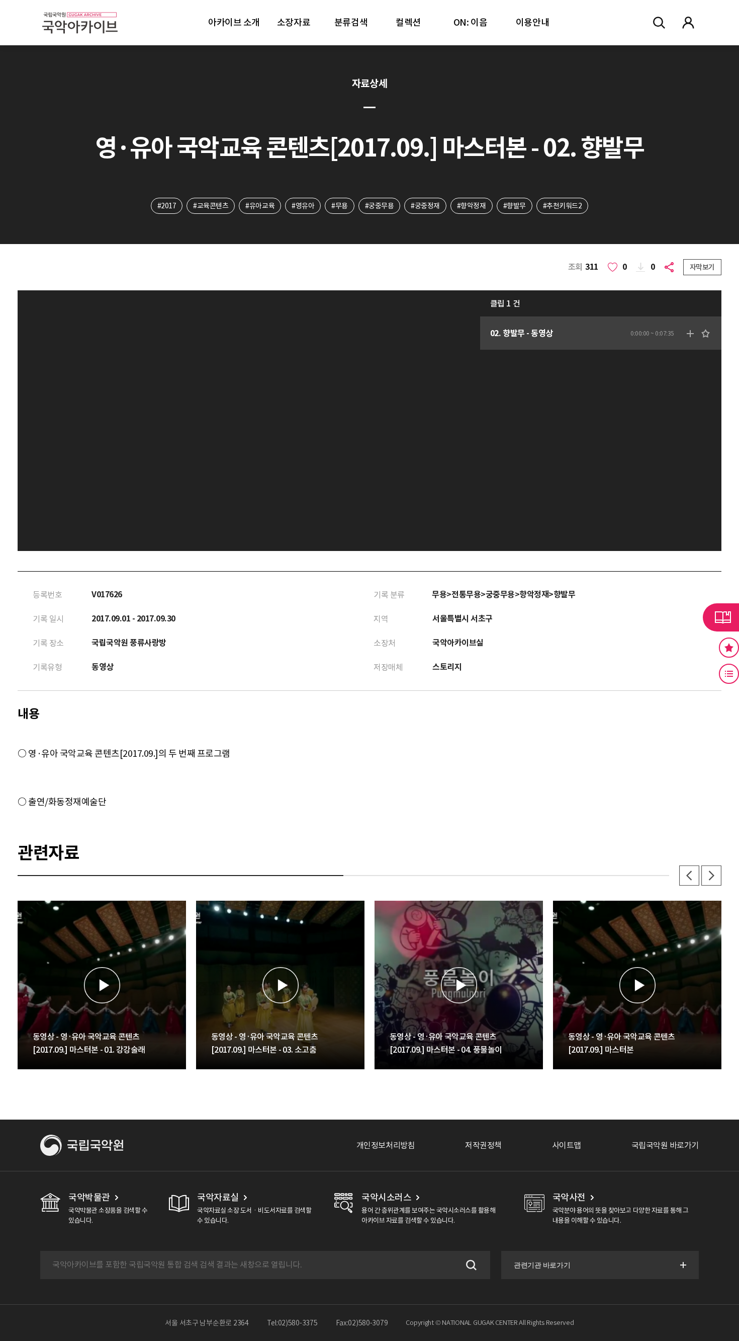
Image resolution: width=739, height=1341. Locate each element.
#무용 (339, 205)
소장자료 (293, 22)
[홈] (80, 10)
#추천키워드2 (562, 205)
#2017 (166, 205)
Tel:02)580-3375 (292, 1322)
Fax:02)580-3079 (362, 1322)
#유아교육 (259, 205)
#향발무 (514, 205)
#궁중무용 (379, 205)
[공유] (671, 267)
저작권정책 (483, 1145)
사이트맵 (566, 1145)
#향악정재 (471, 205)
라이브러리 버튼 (721, 617)
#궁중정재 (425, 205)
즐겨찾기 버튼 (729, 648)
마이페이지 (688, 22)
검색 (470, 1265)
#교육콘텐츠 (210, 205)
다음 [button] (711, 875)
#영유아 (303, 205)
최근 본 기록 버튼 (729, 674)
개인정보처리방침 (385, 1145)
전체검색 (659, 22)
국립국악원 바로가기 (665, 1145)
